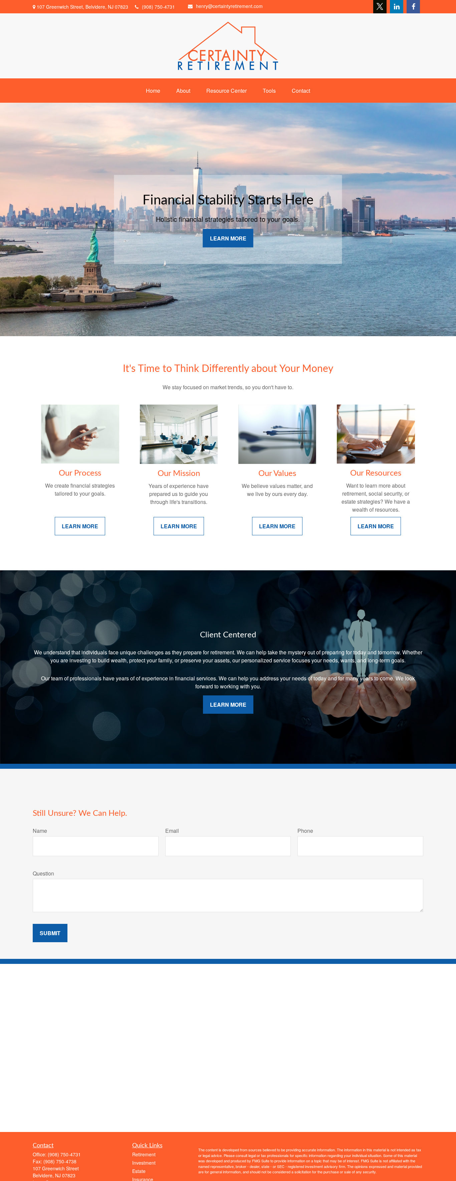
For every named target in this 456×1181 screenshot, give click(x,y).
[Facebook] (413, 6)
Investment (144, 1162)
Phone (305, 830)
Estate (139, 1171)
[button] (153, 90)
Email (172, 830)
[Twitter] (380, 6)
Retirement (144, 1154)
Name (40, 830)
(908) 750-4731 (158, 6)
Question (43, 873)
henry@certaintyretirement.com (229, 6)
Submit (50, 933)
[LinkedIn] (396, 6)
